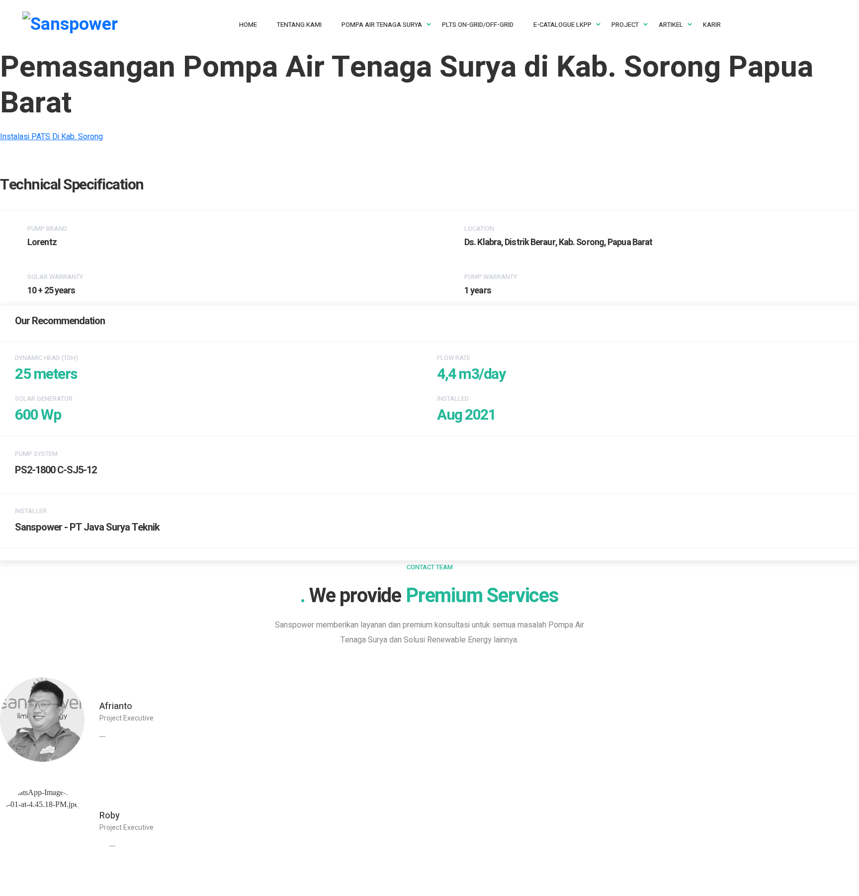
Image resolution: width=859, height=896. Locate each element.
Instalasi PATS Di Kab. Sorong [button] (51, 137)
